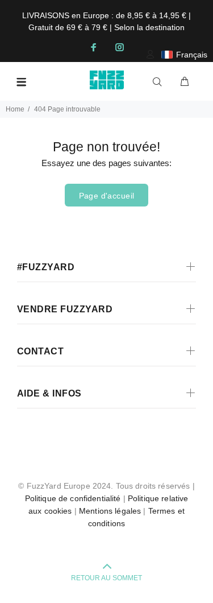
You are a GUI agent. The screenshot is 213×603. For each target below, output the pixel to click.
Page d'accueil (107, 195)
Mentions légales (110, 510)
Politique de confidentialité (73, 498)
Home (15, 109)
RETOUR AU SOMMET (106, 578)
